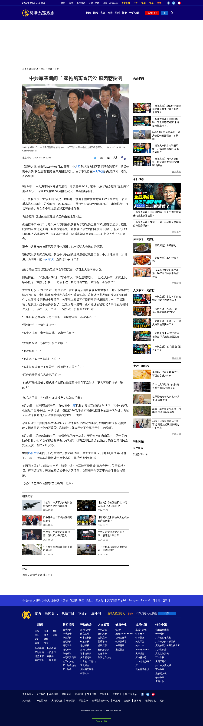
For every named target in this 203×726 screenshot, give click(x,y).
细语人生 (84, 673)
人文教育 (103, 624)
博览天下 (39, 656)
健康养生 (121, 624)
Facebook (168, 3)
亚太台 (99, 600)
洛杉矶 (55, 600)
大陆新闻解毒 (87, 669)
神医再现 (119, 645)
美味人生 (139, 645)
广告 (136, 3)
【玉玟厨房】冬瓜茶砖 (164, 245)
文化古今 (102, 653)
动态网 (127, 700)
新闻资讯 (33, 69)
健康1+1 (119, 629)
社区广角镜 (68, 661)
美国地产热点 (104, 657)
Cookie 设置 (101, 721)
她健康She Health (124, 633)
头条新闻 (138, 78)
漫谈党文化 (161, 673)
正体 (91, 3)
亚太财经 (67, 669)
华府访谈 (67, 653)
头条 (102, 12)
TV (165, 13)
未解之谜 (102, 629)
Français (134, 600)
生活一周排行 (141, 366)
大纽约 (37, 600)
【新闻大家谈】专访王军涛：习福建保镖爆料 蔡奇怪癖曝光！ (165, 149)
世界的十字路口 (88, 661)
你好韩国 (139, 637)
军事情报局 (85, 653)
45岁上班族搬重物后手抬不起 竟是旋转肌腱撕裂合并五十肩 (165, 424)
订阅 (167, 613)
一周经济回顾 (69, 657)
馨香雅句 (102, 641)
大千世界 (139, 653)
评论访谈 (134, 12)
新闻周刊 (67, 649)
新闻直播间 (152, 13)
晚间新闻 (67, 641)
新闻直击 (67, 645)
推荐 (110, 12)
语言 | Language (110, 3)
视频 (95, 12)
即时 (117, 12)
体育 (55, 635)
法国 (81, 600)
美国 (37, 635)
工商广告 (159, 681)
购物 (159, 3)
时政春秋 (84, 641)
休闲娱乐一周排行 (143, 239)
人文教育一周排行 (143, 290)
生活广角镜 (141, 629)
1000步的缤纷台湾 (143, 663)
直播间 (96, 613)
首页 (24, 69)
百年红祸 (138, 447)
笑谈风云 (102, 633)
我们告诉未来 (140, 454)
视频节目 (68, 613)
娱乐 (55, 631)
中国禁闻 (67, 637)
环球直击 (67, 633)
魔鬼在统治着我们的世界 (167, 645)
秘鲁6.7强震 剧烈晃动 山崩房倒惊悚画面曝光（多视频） (166, 135)
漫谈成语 (102, 645)
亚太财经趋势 (69, 665)
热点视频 (51, 648)
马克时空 (84, 665)
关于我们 (40, 694)
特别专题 (138, 441)
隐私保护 (66, 694)
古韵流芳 (102, 637)
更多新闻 (176, 283)
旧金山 (89, 600)
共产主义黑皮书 (163, 665)
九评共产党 (161, 649)
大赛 (71, 3)
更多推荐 (176, 231)
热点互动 (84, 633)
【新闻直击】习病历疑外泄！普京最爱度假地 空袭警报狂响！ (165, 162)
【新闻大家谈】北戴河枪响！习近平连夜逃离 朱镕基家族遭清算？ (165, 122)
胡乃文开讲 (121, 637)
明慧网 (116, 700)
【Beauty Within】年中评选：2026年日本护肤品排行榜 (165, 273)
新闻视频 (68, 624)
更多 (162, 700)
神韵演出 (39, 660)
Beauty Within (142, 649)
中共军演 (98, 171)
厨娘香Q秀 (140, 657)
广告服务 (104, 694)
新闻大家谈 (85, 629)
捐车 (151, 3)
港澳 (46, 631)
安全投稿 (91, 694)
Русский (145, 600)
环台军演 (48, 259)
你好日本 (139, 633)
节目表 (83, 613)
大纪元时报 (56, 700)
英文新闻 (125, 3)
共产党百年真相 (163, 637)
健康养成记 (121, 641)
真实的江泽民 (162, 653)
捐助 (143, 3)
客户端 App (131, 694)
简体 (97, 3)
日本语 (156, 600)
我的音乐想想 (142, 669)
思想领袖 (84, 645)
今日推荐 (138, 179)
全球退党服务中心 (100, 700)
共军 (78, 166)
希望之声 (83, 700)
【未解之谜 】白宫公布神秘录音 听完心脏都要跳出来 (165, 336)
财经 (46, 639)
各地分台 (81, 3)
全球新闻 (67, 629)
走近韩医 (119, 649)
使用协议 (79, 694)
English (122, 600)
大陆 (43, 69)
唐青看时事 (85, 657)
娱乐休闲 (141, 624)
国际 (37, 631)
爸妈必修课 (103, 649)
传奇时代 (159, 633)
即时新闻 (39, 652)
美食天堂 (139, 641)
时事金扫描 (85, 637)
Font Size (115, 157)
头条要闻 (39, 648)
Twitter (173, 3)
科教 (46, 642)
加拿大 (46, 600)
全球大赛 (51, 660)
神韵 (63, 3)
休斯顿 (73, 600)
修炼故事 (159, 677)
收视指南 (53, 694)
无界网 (137, 700)
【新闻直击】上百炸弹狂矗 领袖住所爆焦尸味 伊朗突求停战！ (166, 109)
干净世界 (70, 700)
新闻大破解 (85, 649)
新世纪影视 (150, 700)
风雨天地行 (161, 661)
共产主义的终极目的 (165, 641)
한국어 (166, 600)
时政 (50, 69)
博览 (124, 12)
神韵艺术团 (42, 700)
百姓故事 (159, 669)
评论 (37, 639)
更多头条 (176, 171)
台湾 (46, 635)
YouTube (179, 3)
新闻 (88, 12)
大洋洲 (64, 600)
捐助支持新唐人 (116, 613)
